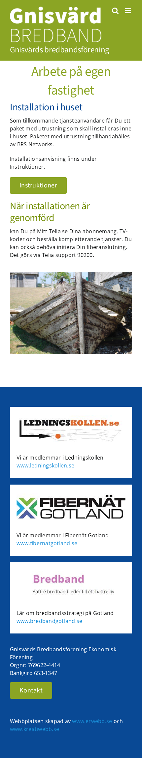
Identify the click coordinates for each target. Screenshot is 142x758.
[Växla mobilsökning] (115, 10)
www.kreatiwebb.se (34, 729)
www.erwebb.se (92, 721)
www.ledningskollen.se (45, 465)
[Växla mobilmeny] (128, 10)
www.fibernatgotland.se (47, 543)
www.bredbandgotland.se (49, 621)
